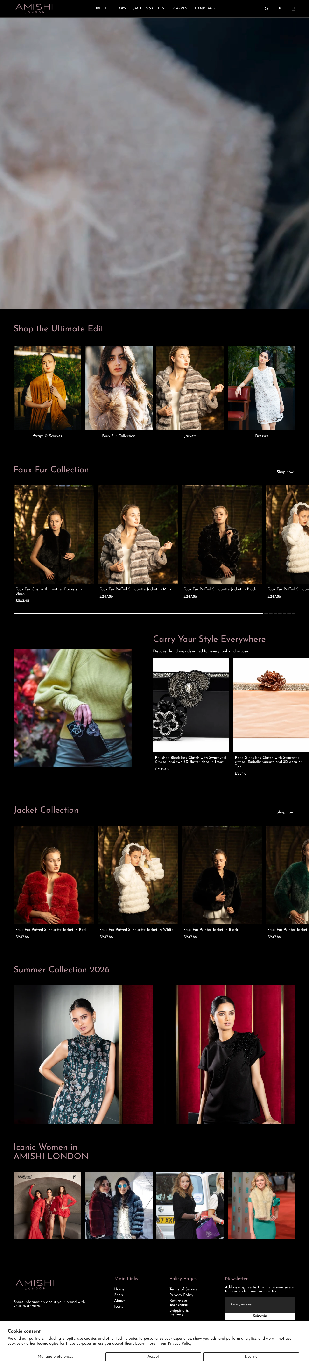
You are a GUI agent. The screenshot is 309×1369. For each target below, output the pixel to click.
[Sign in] (280, 9)
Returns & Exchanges (178, 1303)
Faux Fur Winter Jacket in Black (210, 930)
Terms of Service (183, 1289)
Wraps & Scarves (47, 436)
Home (119, 1289)
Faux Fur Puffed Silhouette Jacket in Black (219, 589)
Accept (153, 1357)
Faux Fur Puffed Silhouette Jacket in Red (50, 930)
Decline (251, 1357)
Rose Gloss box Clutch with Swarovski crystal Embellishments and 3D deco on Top (269, 762)
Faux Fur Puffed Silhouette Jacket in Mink (135, 589)
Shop (118, 1295)
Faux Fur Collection (118, 436)
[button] (293, 9)
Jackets (190, 436)
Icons (118, 1307)
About (119, 1301)
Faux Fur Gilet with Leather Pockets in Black (48, 591)
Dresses (261, 436)
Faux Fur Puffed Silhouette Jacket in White (136, 930)
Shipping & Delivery (179, 1312)
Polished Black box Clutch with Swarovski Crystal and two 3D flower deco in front (190, 760)
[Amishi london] (34, 8)
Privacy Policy (180, 1344)
